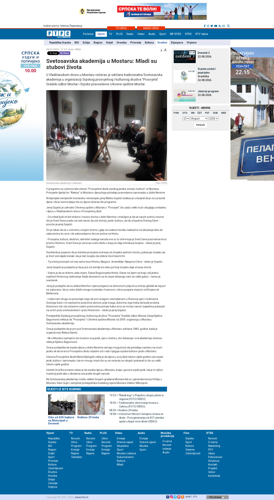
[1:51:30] (185, 76)
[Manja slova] (161, 49)
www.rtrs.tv (81, 497)
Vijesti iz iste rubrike (64, 389)
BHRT (189, 497)
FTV (195, 497)
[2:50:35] (185, 95)
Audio (151, 34)
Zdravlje (53, 483)
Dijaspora (177, 42)
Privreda (135, 42)
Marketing (214, 445)
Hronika (122, 42)
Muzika (144, 445)
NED (223, 112)
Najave (75, 453)
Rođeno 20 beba (123, 410)
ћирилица (76, 25)
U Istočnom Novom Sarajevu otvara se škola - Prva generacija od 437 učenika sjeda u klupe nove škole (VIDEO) (136, 417)
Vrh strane (215, 497)
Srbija (86, 42)
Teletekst (76, 457)
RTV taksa (202, 34)
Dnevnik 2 (204, 52)
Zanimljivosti (55, 468)
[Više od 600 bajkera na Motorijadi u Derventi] (61, 403)
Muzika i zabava (126, 453)
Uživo (74, 442)
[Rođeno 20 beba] (91, 403)
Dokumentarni (125, 457)
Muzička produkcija (167, 434)
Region (98, 42)
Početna (88, 34)
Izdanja (167, 448)
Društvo (162, 42)
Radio (130, 34)
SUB (215, 112)
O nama (167, 441)
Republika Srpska (60, 42)
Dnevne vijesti (125, 442)
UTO (184, 112)
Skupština (123, 445)
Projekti (212, 468)
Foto (186, 433)
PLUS (119, 34)
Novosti (75, 438)
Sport (162, 34)
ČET (199, 112)
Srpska (189, 438)
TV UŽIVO (121, 28)
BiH (77, 42)
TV (110, 34)
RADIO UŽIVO (151, 28)
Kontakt (212, 464)
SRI (193, 112)
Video (140, 34)
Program (76, 445)
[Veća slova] (165, 49)
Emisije (75, 449)
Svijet (109, 42)
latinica (64, 25)
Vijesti (101, 34)
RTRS (188, 34)
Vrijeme (191, 42)
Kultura (149, 42)
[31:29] (185, 56)
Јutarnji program (208, 91)
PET (207, 112)
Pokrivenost (215, 457)
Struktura (213, 460)
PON (176, 112)
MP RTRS (175, 34)
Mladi (120, 464)
